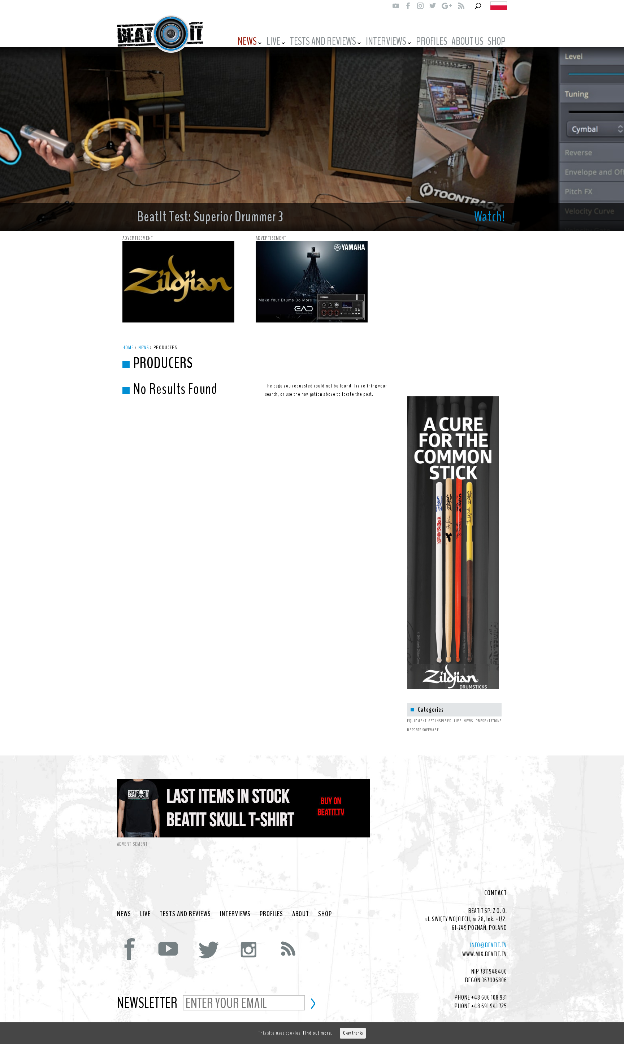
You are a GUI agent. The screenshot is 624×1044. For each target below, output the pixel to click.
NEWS (247, 43)
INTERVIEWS (386, 43)
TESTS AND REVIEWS (323, 43)
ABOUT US (467, 43)
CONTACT (495, 893)
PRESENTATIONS (489, 721)
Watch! (489, 216)
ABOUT (300, 914)
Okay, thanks (353, 1033)
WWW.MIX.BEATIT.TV (484, 954)
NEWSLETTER (147, 1003)
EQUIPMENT (416, 721)
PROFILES (431, 43)
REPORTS (414, 730)
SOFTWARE (430, 730)
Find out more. (318, 1033)
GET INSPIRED (440, 721)
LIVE (273, 43)
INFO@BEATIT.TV (488, 945)
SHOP (497, 43)
